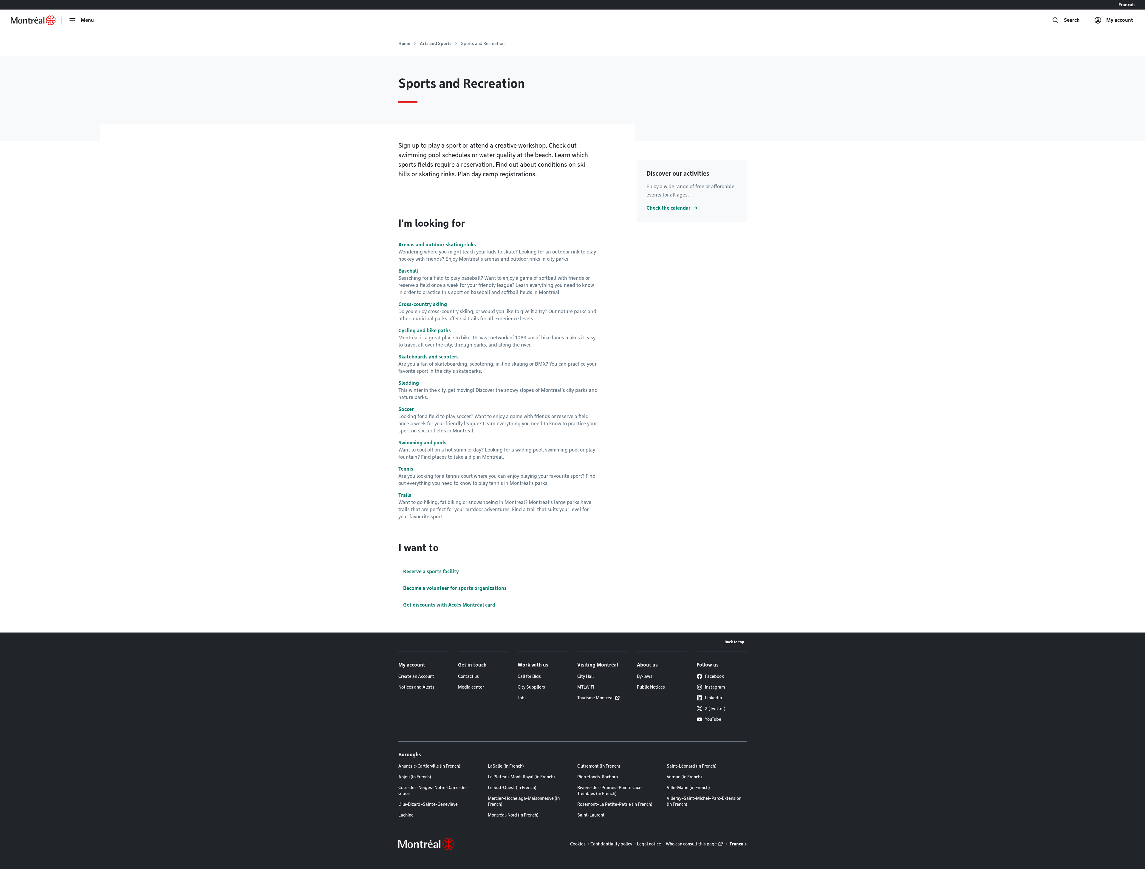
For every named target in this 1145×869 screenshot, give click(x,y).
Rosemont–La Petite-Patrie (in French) (614, 804)
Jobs (522, 697)
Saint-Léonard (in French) (692, 766)
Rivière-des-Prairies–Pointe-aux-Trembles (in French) (609, 790)
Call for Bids (529, 676)
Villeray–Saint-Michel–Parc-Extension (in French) (704, 801)
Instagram (715, 687)
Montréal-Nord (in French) (513, 815)
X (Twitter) (715, 708)
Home (404, 43)
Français (1126, 4)
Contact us (468, 676)
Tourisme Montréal (595, 697)
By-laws (644, 676)
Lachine (406, 815)
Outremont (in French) (598, 766)
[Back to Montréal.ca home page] (33, 20)
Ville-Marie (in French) (688, 787)
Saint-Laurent (591, 815)
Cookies (578, 844)
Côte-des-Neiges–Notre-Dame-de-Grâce (432, 790)
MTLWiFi (585, 687)
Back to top (734, 642)
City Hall (585, 676)
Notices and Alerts (416, 687)
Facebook (714, 676)
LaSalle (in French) (506, 766)
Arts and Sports (435, 43)
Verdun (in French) (684, 776)
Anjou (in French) (414, 776)
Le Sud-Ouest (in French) (512, 787)
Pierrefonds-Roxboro (597, 776)
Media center (471, 687)
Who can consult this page (691, 844)
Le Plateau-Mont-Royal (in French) (521, 776)
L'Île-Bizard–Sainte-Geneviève (428, 804)
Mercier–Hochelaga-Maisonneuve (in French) (524, 801)
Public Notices (651, 687)
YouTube (713, 719)
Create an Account (416, 676)
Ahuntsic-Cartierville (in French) (429, 766)
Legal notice (649, 844)
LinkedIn (713, 697)
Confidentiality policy (611, 844)
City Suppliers (531, 687)
